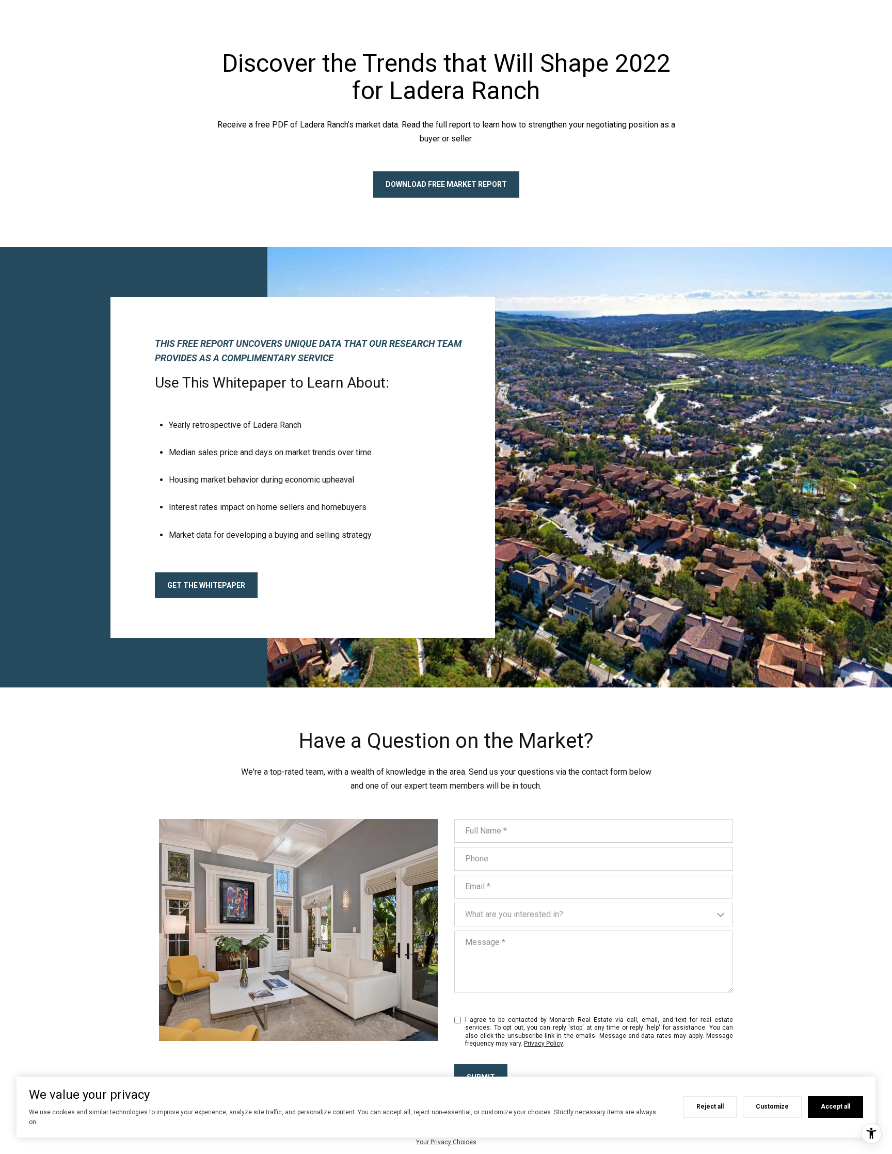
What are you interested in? (514, 914)
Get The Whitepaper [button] (206, 585)
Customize (772, 1106)
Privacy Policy (543, 1043)
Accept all (835, 1106)
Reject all (710, 1106)
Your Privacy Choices (446, 1142)
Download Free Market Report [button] (446, 184)
